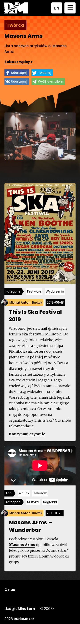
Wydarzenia (55, 291)
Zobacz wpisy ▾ (18, 61)
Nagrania (50, 502)
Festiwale (34, 291)
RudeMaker (24, 618)
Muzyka (33, 502)
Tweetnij (44, 72)
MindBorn (26, 608)
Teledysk (40, 493)
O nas (9, 589)
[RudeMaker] (16, 7)
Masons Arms (22, 544)
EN (56, 8)
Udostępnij (19, 72)
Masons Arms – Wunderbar (30, 526)
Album (24, 493)
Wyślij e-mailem (50, 81)
